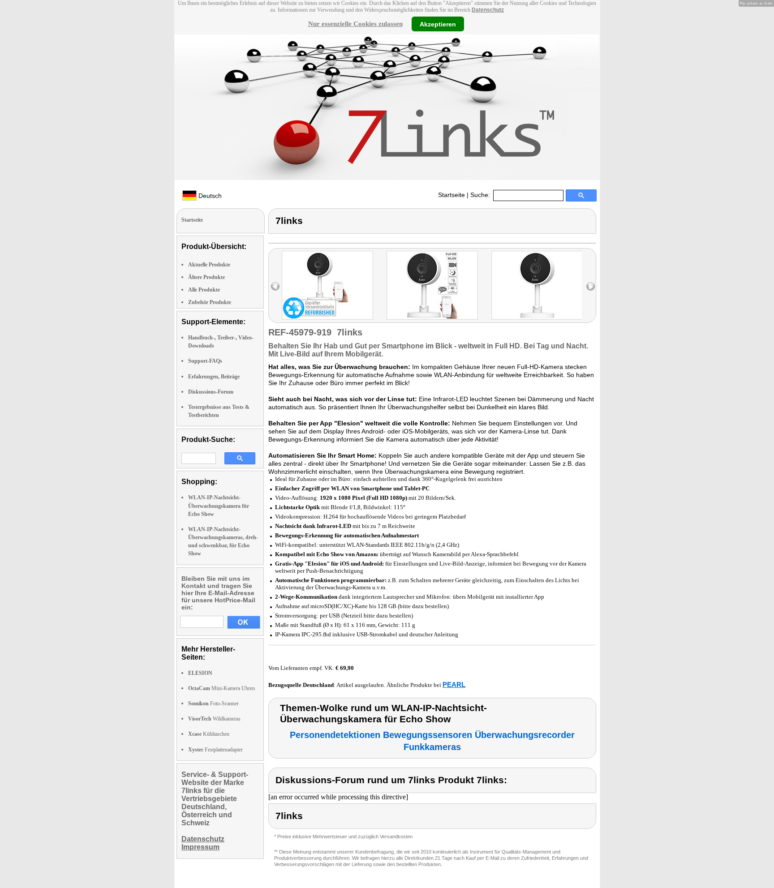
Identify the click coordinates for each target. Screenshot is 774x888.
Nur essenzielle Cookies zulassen (355, 23)
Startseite (451, 194)
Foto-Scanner (213, 703)
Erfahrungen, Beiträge (214, 376)
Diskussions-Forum (210, 392)
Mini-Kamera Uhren (221, 688)
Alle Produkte (204, 290)
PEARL (454, 684)
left (275, 286)
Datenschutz (488, 10)
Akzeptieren (438, 23)
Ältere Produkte (206, 277)
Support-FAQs (205, 361)
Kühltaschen (208, 734)
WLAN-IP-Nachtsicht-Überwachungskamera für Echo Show (218, 505)
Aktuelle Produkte (209, 265)
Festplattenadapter (215, 749)
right (590, 286)
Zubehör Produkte (209, 302)
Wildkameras (214, 719)
